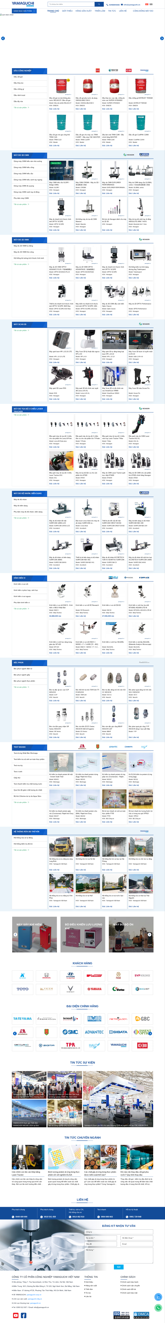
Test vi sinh (18, 772)
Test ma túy (18, 765)
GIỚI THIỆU (67, 11)
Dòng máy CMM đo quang (24, 186)
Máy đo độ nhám (20, 499)
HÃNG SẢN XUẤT (84, 11)
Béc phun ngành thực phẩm (24, 681)
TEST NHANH (19, 747)
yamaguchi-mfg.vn (35, 1299)
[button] (162, 38)
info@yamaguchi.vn (131, 5)
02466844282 (114, 5)
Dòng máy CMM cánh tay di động (26, 192)
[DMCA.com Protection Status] (143, 1315)
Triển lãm (89, 1289)
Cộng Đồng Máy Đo (143, 11)
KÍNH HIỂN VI (19, 578)
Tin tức (88, 1293)
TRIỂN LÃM (100, 11)
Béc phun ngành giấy (22, 675)
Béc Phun (18, 663)
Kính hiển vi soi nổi (21, 584)
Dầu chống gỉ (19, 89)
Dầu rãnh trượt (19, 95)
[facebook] (23, 1315)
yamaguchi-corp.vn (34, 1295)
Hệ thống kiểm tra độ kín (23, 844)
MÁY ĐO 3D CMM (21, 155)
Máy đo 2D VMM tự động (23, 246)
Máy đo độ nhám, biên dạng (28, 493)
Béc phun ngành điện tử (23, 669)
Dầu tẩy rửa (18, 101)
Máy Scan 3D (20, 324)
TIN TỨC (112, 11)
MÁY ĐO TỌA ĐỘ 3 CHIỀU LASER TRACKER (28, 410)
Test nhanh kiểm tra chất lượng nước (28, 784)
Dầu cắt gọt (18, 77)
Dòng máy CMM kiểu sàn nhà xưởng (28, 161)
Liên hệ (88, 1296)
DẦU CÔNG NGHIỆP (22, 71)
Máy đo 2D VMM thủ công (24, 252)
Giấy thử (17, 778)
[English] (151, 4)
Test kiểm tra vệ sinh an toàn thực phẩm (29, 759)
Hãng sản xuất (91, 1286)
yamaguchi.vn (35, 1303)
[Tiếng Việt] (147, 4)
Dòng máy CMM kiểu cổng (24, 167)
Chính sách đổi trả (128, 1289)
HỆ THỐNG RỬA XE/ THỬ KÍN (26, 832)
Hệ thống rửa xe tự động (23, 838)
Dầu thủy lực (18, 83)
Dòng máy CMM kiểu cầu (23, 173)
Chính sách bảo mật (129, 1293)
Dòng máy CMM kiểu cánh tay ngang (28, 180)
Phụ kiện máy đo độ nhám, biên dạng (28, 512)
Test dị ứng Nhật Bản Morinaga (26, 753)
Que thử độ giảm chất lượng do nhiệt (28, 790)
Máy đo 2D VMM (21, 240)
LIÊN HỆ (123, 11)
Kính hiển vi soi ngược (22, 596)
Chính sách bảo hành (129, 1282)
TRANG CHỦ (53, 11)
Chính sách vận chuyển (130, 1286)
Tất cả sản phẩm (20, 107)
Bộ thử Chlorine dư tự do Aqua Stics (27, 796)
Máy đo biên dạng (21, 506)
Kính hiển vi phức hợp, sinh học (26, 590)
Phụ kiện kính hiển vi (22, 602)
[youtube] (15, 1315)
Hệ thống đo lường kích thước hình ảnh (29, 258)
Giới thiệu (89, 1282)
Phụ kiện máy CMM (21, 198)
